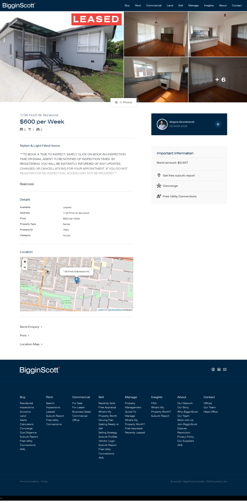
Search (50, 403)
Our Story (183, 407)
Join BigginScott (187, 424)
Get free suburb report (179, 175)
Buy (127, 5)
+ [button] (25, 261)
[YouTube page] (224, 370)
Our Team (183, 415)
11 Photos (125, 102)
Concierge (170, 186)
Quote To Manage (130, 413)
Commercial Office (79, 418)
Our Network (185, 403)
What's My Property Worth (108, 413)
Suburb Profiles (108, 436)
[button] (25, 335)
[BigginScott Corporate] (19, 5)
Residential (26, 403)
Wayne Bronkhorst (181, 122)
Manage (193, 5)
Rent (138, 5)
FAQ (153, 403)
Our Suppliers (185, 440)
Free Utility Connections (180, 196)
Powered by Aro (219, 481)
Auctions (25, 411)
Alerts (23, 420)
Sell (180, 5)
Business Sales (81, 411)
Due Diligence (28, 432)
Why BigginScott (187, 411)
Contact (237, 5)
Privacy (44, 481)
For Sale (77, 403)
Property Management (133, 405)
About (223, 5)
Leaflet (101, 309)
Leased (50, 411)
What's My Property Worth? (135, 422)
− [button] (25, 267)
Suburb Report (29, 436)
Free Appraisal (107, 407)
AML (22, 449)
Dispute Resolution (183, 430)
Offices (208, 403)
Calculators (27, 424)
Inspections (27, 407)
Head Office (211, 411)
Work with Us (185, 420)
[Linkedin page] (219, 370)
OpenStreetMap (114, 309)
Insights (209, 5)
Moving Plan (106, 420)
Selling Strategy (108, 432)
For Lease (78, 407)
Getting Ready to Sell (109, 426)
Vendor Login (107, 440)
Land (170, 5)
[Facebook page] (213, 370)
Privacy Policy (185, 436)
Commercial (153, 5)
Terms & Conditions (29, 481)
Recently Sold (107, 403)
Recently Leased (135, 432)
